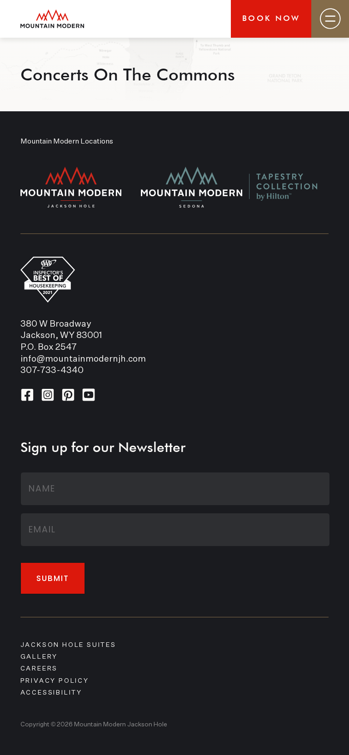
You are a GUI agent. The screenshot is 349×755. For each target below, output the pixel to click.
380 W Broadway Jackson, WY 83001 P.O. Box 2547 (61, 336)
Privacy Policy (54, 681)
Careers (39, 669)
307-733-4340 (52, 370)
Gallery (39, 657)
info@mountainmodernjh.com (83, 359)
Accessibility (51, 693)
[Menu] (330, 19)
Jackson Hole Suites (68, 645)
